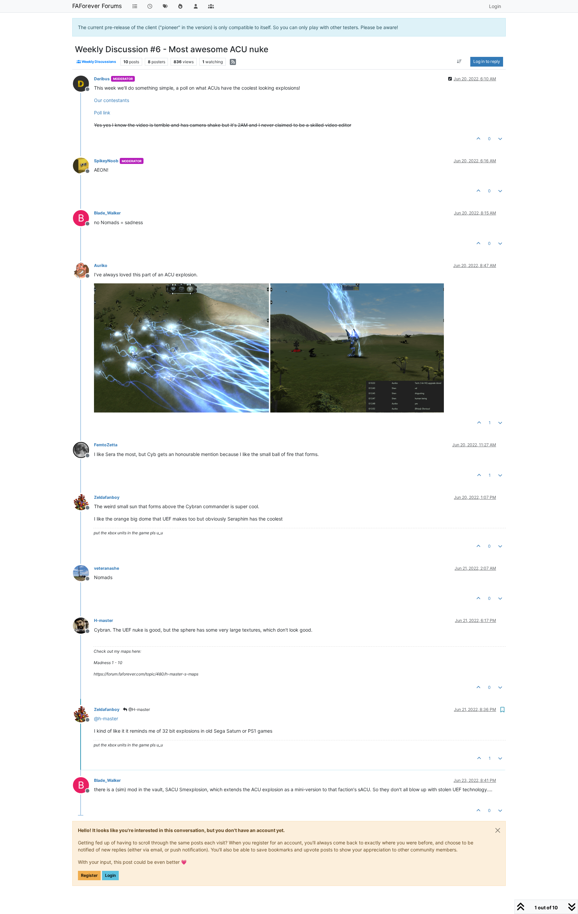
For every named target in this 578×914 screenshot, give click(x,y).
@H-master (138, 709)
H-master (103, 620)
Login (110, 875)
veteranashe (106, 568)
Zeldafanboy (106, 497)
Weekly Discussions (98, 62)
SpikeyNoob (106, 160)
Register (89, 875)
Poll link (102, 112)
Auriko (100, 265)
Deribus (102, 78)
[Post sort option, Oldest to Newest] (459, 61)
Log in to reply (486, 61)
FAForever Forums (97, 5)
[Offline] (83, 83)
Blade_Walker (107, 212)
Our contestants (111, 100)
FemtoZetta (105, 444)
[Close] (497, 830)
